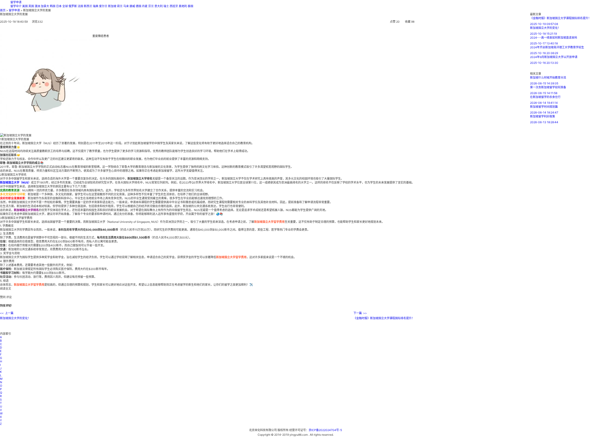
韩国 (52, 6)
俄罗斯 (73, 6)
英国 (31, 6)
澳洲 (37, 6)
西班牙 (174, 6)
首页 (3, 10)
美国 (25, 6)
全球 (65, 6)
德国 (138, 6)
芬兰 (151, 6)
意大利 (158, 6)
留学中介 (15, 6)
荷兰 (120, 6)
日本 (59, 6)
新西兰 (88, 6)
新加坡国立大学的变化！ (15, 318)
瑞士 (166, 6)
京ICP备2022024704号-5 (325, 430)
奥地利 (183, 6)
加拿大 (45, 6)
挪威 (132, 6)
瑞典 (95, 6)
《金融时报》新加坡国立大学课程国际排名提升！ (383, 318)
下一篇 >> (360, 313)
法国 (80, 6)
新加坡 (112, 6)
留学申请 (15, 2)
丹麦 (145, 6)
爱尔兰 (103, 6)
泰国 (190, 6)
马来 (126, 6)
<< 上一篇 (6, 313)
